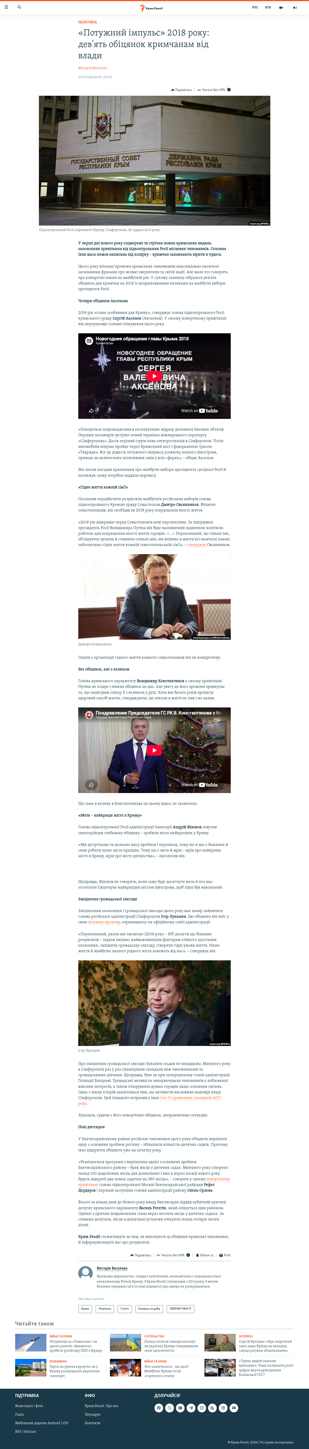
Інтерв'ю (245, 1336)
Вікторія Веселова (92, 68)
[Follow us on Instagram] (201, 1408)
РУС (255, 7)
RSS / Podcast (25, 1432)
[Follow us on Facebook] (158, 1408)
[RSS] (212, 1408)
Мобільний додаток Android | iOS (41, 1423)
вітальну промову (104, 922)
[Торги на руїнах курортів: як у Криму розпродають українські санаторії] (30, 1368)
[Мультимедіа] (281, 8)
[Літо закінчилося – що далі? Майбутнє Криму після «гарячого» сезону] (125, 1368)
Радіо (19, 1415)
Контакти (92, 1423)
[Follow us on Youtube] (180, 1408)
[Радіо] (295, 8)
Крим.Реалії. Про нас (102, 1406)
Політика (87, 23)
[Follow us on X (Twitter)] (169, 1408)
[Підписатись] (234, 1408)
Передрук (93, 1415)
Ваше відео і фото (29, 1406)
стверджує (196, 545)
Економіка (58, 1361)
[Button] (181, 90)
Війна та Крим (61, 1336)
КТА (268, 7)
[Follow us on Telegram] (191, 1408)
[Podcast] (223, 1408)
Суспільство (154, 1336)
